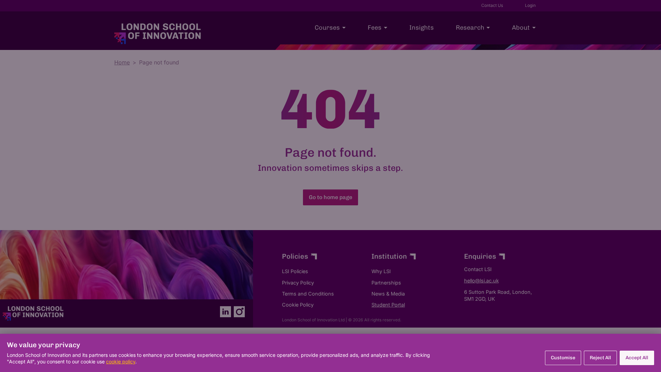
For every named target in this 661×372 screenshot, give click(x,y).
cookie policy (120, 361)
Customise (563, 358)
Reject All (600, 358)
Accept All (637, 358)
